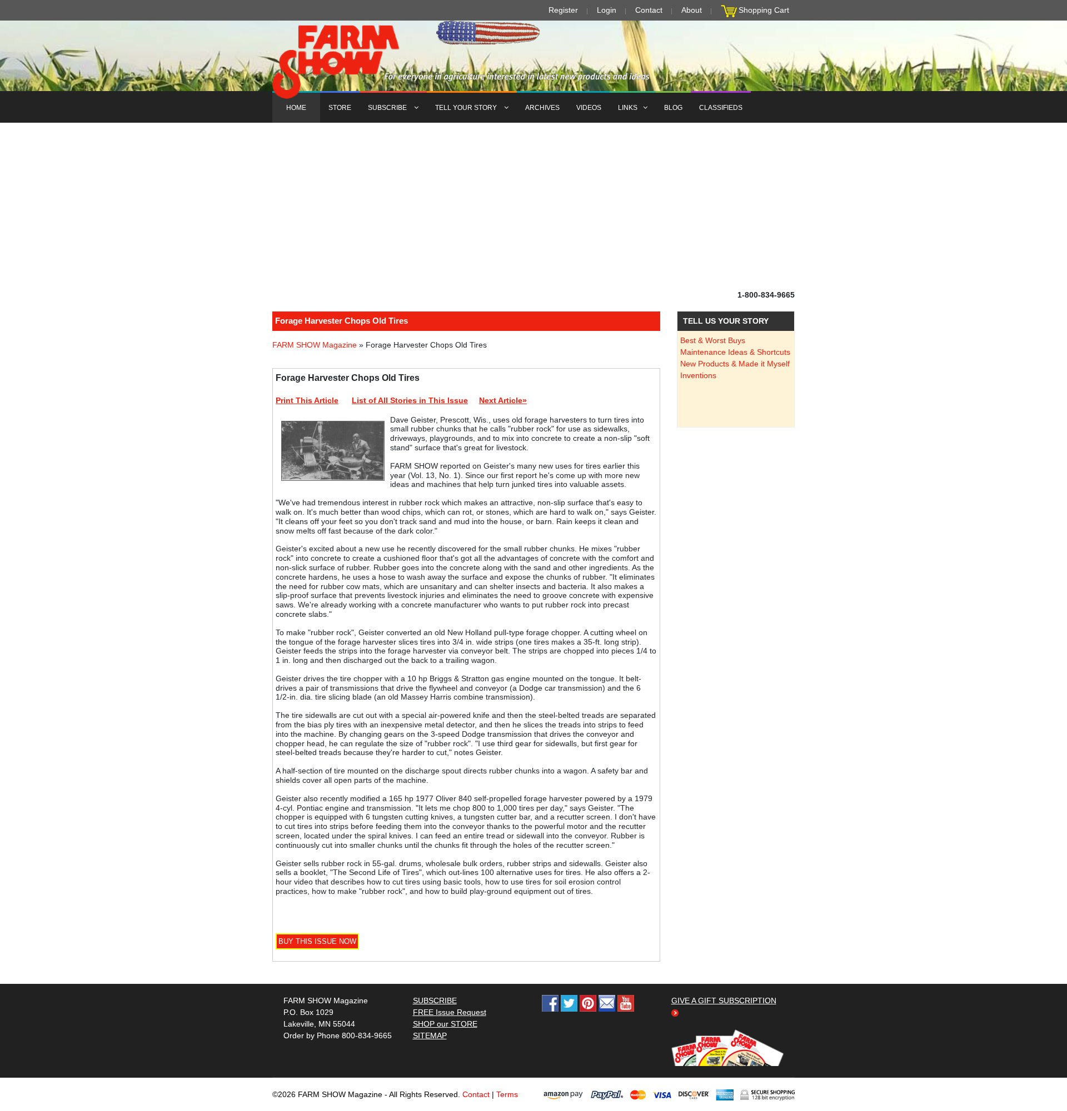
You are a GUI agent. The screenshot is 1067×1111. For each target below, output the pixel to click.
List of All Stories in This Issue (410, 400)
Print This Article (307, 400)
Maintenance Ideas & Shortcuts (735, 352)
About (691, 10)
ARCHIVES (542, 108)
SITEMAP (430, 1035)
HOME (296, 108)
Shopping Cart (764, 10)
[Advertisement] (533, 206)
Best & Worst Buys (712, 340)
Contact (648, 10)
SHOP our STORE (445, 1023)
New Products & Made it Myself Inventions (735, 369)
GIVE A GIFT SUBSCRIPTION (723, 1000)
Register (563, 10)
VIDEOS (588, 108)
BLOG (673, 108)
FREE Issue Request (449, 1012)
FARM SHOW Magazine (314, 344)
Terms (507, 1094)
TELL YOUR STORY (466, 108)
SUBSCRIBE (388, 108)
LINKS (627, 108)
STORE (339, 108)
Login (606, 10)
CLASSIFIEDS (720, 108)
